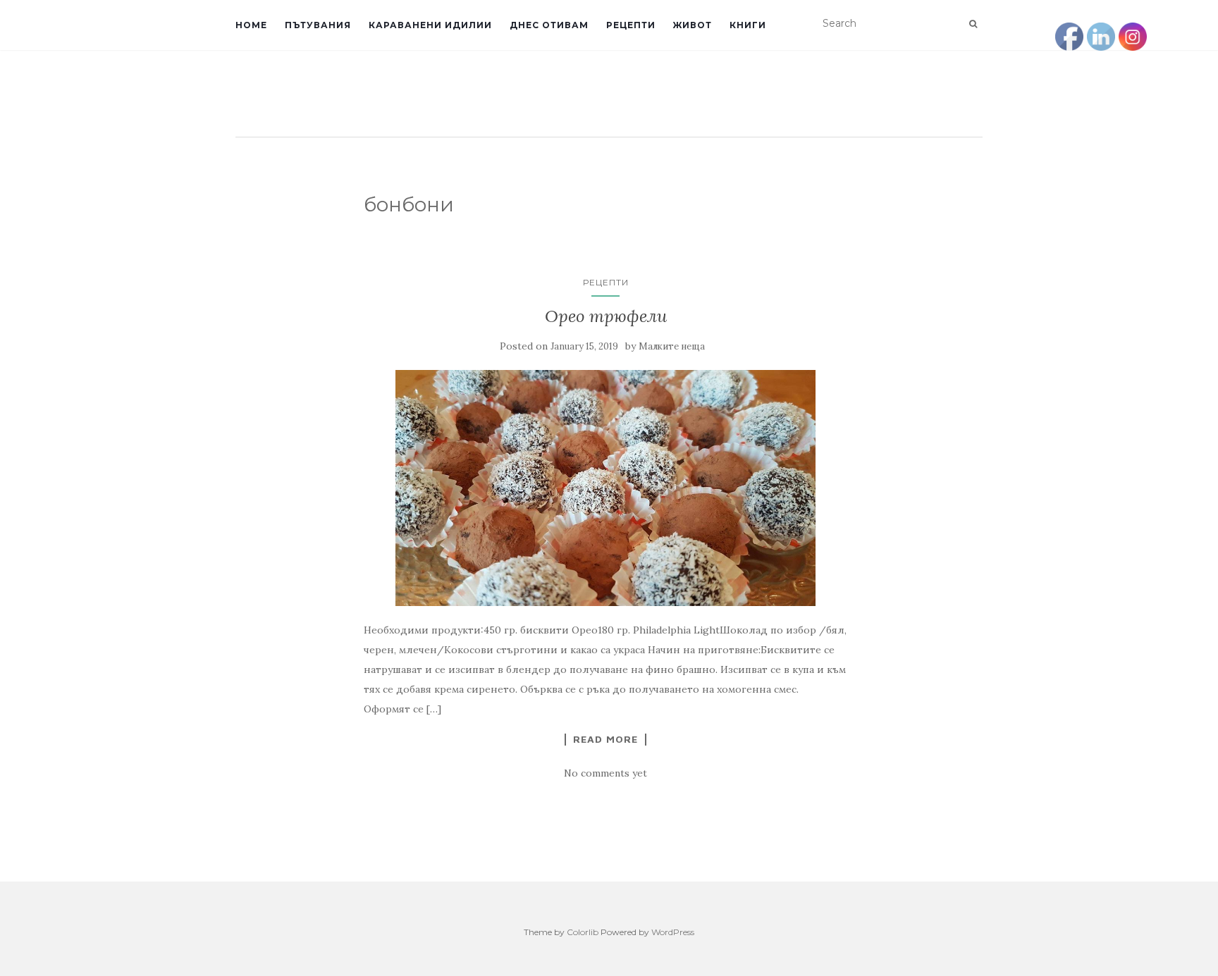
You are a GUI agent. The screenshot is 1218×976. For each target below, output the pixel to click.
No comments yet (605, 773)
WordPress (672, 932)
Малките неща (672, 346)
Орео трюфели (606, 316)
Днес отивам (549, 25)
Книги (748, 25)
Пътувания (318, 25)
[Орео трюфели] (606, 488)
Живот (692, 25)
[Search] (973, 24)
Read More (605, 739)
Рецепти (631, 25)
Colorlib (582, 932)
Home (251, 25)
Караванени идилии (430, 25)
